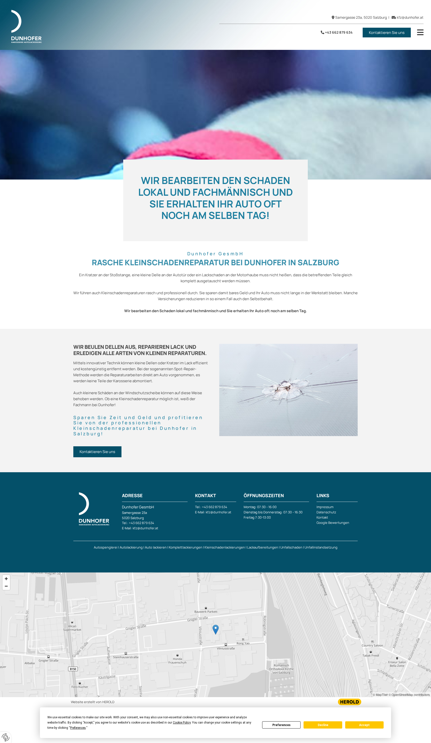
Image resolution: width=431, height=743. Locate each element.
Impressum (325, 507)
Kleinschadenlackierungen (225, 547)
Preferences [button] (78, 728)
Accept (364, 725)
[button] (387, 32)
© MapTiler (380, 694)
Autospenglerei (105, 547)
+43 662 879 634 (339, 32)
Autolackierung (131, 547)
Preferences (281, 725)
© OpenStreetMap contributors (409, 694)
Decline (323, 725)
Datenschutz (326, 512)
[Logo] (92, 26)
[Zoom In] (6, 578)
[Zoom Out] (6, 586)
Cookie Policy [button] (182, 722)
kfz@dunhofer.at (410, 17)
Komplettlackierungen (185, 547)
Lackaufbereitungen (262, 547)
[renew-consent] (5, 737)
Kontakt (322, 517)
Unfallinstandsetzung (321, 547)
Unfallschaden (291, 547)
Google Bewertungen (333, 522)
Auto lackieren (156, 547)
